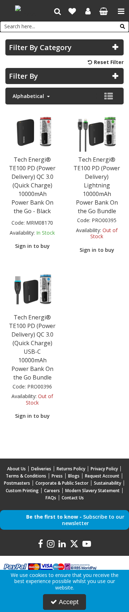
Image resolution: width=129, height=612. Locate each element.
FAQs (51, 497)
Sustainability (107, 483)
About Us (16, 468)
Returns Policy (71, 468)
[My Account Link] (88, 11)
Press (57, 476)
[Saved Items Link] (72, 11)
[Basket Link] (104, 12)
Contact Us (73, 497)
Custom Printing (22, 490)
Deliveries (41, 468)
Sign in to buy (32, 246)
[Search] (122, 26)
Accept (68, 602)
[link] (40, 544)
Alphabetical (29, 96)
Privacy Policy (104, 468)
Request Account (102, 476)
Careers (52, 490)
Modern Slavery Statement (92, 490)
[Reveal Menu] (121, 11)
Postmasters (17, 483)
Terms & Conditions (26, 476)
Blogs (74, 476)
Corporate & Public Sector (62, 483)
